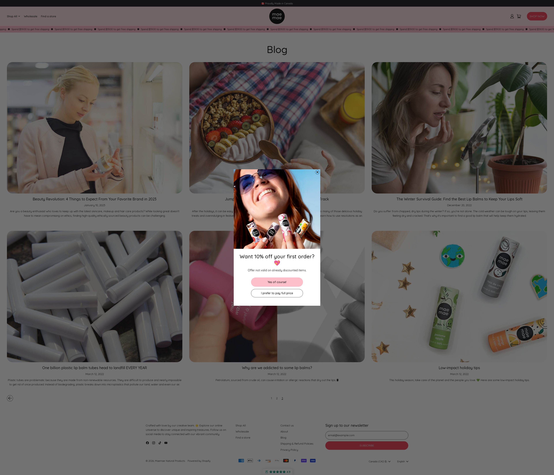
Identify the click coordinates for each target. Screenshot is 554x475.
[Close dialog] (317, 172)
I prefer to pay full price (277, 293)
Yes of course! (277, 282)
